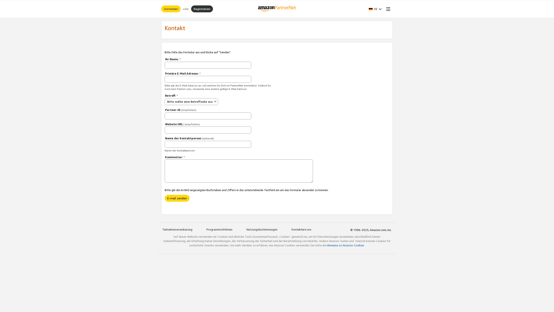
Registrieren (202, 9)
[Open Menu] (387, 9)
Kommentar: (175, 157)
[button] (375, 8)
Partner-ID (180, 110)
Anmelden (171, 9)
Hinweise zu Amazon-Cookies (345, 245)
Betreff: (171, 95)
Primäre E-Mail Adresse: (183, 73)
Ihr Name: (173, 59)
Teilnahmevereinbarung (177, 229)
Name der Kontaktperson (189, 138)
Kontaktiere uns (301, 229)
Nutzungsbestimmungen (261, 229)
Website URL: (182, 124)
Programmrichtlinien (219, 229)
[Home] (277, 9)
